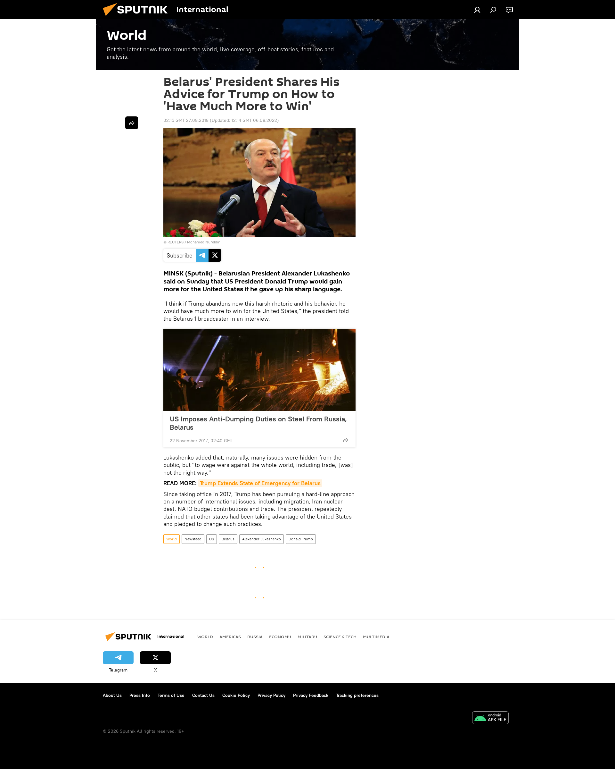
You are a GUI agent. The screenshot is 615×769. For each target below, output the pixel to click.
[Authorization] (477, 9)
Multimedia (376, 636)
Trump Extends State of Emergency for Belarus (260, 483)
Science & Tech (340, 636)
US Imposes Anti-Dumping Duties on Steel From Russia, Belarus (258, 423)
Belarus (228, 539)
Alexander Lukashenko (261, 539)
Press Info (139, 695)
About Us (112, 695)
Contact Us (203, 695)
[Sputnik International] (137, 18)
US (211, 539)
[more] (345, 440)
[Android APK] (490, 718)
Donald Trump (301, 539)
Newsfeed (192, 539)
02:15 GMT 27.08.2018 (186, 120)
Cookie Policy (236, 695)
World (171, 539)
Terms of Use (171, 695)
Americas (230, 636)
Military (307, 636)
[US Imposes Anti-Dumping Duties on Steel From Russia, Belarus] (259, 370)
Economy (280, 636)
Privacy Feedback (310, 695)
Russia (255, 636)
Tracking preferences (357, 695)
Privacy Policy (271, 695)
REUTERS (176, 242)
